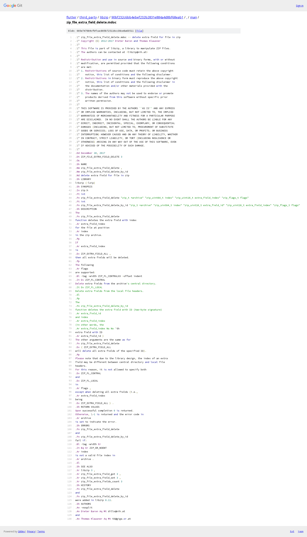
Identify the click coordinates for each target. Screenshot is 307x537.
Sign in (299, 5)
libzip (104, 17)
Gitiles (21, 531)
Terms (41, 531)
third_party (88, 17)
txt (292, 531)
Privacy (31, 531)
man (193, 17)
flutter (71, 17)
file (139, 30)
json (300, 531)
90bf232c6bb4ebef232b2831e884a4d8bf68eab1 (147, 17)
